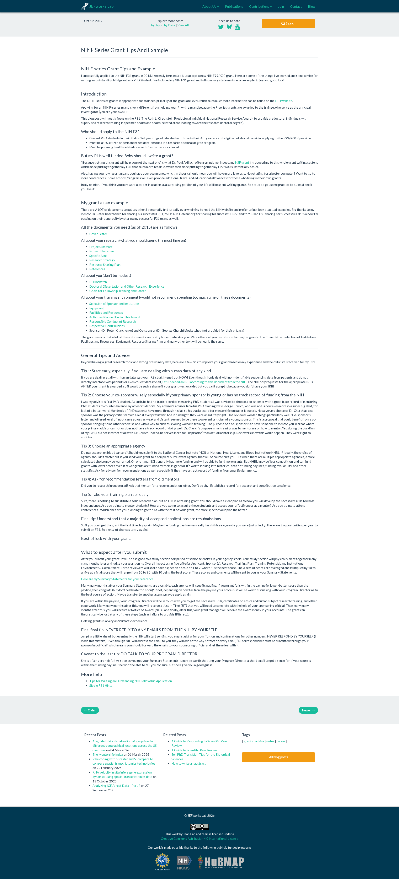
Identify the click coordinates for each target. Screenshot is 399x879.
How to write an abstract (188, 763)
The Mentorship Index (108, 754)
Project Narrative (101, 251)
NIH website (283, 101)
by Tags (156, 25)
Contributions (259, 6)
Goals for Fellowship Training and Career (117, 291)
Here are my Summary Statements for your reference (117, 579)
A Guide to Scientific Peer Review (194, 750)
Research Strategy (102, 260)
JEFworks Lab (101, 6)
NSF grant (242, 162)
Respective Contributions (107, 326)
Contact (296, 6)
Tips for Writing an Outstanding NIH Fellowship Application (130, 681)
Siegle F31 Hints (100, 685)
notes (270, 741)
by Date (169, 25)
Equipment (96, 308)
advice (260, 741)
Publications (234, 6)
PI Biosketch (98, 282)
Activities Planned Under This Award (114, 317)
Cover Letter (98, 234)
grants (249, 741)
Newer (308, 710)
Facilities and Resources (106, 312)
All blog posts (278, 757)
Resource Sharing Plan (105, 264)
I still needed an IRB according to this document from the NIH (204, 382)
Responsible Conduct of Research (112, 321)
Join (281, 6)
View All (183, 25)
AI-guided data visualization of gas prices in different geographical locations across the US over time (124, 745)
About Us (209, 6)
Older (90, 710)
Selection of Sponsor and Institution (114, 303)
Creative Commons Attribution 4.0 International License (199, 838)
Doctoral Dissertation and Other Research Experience (126, 286)
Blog (311, 6)
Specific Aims (98, 255)
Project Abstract (100, 247)
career (281, 741)
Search (290, 23)
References (97, 269)
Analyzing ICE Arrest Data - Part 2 (116, 785)
